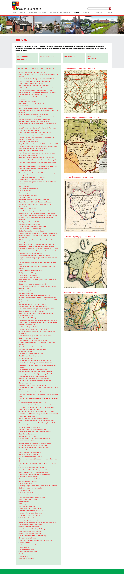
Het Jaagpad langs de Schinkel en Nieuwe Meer (33, 369)
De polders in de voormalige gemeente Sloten (32, 177)
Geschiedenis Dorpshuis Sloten (28, 141)
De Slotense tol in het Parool (27, 208)
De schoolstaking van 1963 (27, 517)
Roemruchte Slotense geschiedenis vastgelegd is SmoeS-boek (38, 146)
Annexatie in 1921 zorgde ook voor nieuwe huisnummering (36, 246)
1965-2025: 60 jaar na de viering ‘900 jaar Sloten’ (34, 114)
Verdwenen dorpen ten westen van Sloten (31, 545)
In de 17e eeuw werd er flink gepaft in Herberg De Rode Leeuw (38, 128)
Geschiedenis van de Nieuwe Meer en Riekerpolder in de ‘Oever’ (38, 248)
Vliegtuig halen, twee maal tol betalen (30, 533)
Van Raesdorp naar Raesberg (28, 481)
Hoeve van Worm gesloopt (27, 450)
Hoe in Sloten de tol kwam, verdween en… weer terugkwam (37, 153)
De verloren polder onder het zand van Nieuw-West (34, 474)
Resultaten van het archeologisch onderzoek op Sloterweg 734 (38, 160)
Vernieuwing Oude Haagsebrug (28, 155)
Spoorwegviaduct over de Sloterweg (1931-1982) (33, 472)
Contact (109, 12)
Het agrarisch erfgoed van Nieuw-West (30, 513)
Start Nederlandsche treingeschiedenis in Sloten (33, 340)
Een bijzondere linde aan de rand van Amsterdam (34, 85)
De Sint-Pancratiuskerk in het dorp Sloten (31, 231)
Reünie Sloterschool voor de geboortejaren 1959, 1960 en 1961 (38, 92)
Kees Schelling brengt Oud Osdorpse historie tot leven (35, 81)
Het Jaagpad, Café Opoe (26, 549)
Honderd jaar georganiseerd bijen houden (31, 520)
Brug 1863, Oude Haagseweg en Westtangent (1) (33, 429)
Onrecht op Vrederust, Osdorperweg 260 (31, 510)
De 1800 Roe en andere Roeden (29, 338)
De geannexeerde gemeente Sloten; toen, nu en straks (35, 360)
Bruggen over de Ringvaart (27, 324)
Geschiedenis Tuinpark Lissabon (29, 130)
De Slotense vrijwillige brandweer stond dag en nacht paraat (37, 213)
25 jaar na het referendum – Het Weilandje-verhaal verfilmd (36, 411)
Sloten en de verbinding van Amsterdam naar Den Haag (35, 540)
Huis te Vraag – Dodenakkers (28, 275)
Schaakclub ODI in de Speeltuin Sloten (30, 270)
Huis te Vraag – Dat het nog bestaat (29, 277)
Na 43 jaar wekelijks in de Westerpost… (31, 327)
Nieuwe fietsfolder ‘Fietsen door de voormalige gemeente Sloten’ (38, 320)
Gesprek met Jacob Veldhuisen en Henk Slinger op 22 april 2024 (38, 144)
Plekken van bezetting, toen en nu (29, 416)
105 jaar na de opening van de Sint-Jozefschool (33, 445)
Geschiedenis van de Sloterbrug (28, 476)
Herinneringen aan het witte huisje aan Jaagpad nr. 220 (35, 374)
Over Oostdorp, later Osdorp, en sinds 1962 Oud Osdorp (35, 132)
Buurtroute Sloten (24, 288)
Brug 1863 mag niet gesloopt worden (30, 356)
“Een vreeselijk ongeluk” (26, 293)
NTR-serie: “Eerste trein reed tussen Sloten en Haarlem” (35, 88)
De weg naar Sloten (25, 490)
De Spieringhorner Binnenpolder (28, 188)
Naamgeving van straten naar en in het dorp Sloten (34, 121)
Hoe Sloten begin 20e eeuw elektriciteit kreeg (32, 226)
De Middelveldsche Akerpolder (28, 195)
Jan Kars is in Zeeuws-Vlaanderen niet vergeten (33, 418)
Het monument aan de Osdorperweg (30, 228)
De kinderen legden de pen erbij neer (30, 515)
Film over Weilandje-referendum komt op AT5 (32, 402)
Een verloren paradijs (25, 483)
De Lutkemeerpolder (25, 193)
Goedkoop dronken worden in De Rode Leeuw (33, 329)
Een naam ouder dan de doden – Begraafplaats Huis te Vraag (37, 286)
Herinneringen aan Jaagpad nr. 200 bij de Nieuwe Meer (35, 371)
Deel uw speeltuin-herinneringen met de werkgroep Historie (37, 309)
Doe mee (86, 12)
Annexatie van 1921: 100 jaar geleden (30, 253)
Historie (76, 12)
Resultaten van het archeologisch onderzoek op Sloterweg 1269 (38, 166)
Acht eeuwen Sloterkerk (26, 351)
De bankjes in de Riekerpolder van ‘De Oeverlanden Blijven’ (37, 211)
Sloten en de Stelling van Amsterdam (30, 531)
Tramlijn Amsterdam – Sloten (27, 101)
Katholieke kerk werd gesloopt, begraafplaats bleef (34, 378)
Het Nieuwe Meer (24, 547)
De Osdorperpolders (25, 190)
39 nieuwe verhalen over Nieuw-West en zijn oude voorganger (37, 297)
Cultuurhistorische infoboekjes (28, 318)
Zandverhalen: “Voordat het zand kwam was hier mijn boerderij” (38, 522)
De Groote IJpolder (24, 197)
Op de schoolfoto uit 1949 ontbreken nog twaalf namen (35, 202)
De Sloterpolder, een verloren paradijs (30, 488)
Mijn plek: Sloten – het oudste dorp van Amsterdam (34, 306)
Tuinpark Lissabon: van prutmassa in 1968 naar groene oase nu (38, 135)
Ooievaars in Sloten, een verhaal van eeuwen (32, 495)
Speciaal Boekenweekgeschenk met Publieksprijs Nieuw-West (38, 233)
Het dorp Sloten (23, 556)
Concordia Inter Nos (25, 383)
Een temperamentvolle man (27, 506)
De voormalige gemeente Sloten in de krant (32, 311)
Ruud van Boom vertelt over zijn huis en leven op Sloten (35, 90)
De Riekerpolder (24, 186)
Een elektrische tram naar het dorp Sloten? (31, 103)
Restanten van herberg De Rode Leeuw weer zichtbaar (35, 336)
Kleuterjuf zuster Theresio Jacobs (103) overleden (34, 199)
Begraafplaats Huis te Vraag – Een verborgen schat (34, 295)
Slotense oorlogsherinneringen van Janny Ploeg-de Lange (36, 420)
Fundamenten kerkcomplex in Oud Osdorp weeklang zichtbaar (37, 117)
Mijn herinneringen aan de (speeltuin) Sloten (32, 304)
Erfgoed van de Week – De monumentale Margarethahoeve (36, 157)
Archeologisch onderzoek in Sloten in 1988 (32, 497)
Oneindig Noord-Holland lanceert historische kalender (35, 380)
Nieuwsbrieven (97, 12)
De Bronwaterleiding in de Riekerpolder (31, 392)
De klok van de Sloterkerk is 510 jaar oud (31, 83)
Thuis (14, 12)
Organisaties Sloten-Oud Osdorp (60, 12)
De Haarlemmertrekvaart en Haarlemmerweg (32, 349)
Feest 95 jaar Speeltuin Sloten (28, 499)
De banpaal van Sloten (26, 315)
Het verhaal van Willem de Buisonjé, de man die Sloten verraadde (38, 414)
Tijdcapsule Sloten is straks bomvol (29, 224)
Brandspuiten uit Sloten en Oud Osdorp (30, 222)
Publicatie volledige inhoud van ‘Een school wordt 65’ (35, 431)
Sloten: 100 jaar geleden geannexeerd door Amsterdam (35, 363)
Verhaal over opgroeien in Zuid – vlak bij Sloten (33, 148)
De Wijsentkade (24, 106)
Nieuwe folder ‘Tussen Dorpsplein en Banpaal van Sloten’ (36, 79)
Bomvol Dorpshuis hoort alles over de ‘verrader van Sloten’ (36, 108)
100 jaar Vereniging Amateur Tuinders (30, 456)
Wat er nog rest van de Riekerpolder (29, 427)
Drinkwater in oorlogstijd (26, 492)
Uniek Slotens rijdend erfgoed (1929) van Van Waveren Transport (38, 215)
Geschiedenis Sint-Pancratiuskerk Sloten (31, 353)
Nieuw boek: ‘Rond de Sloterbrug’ (29, 454)
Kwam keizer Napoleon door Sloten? (30, 526)
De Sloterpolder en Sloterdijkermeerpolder (31, 179)
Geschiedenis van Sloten (26, 558)
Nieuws (22, 12)
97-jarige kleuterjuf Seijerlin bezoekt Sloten (32, 72)
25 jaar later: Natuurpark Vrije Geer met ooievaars (34, 447)
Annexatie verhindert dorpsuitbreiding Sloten (32, 385)
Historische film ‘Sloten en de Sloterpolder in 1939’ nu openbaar (38, 322)
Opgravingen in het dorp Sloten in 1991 (30, 94)
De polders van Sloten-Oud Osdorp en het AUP (33, 470)
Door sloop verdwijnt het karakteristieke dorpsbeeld (34, 438)
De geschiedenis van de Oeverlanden (30, 524)
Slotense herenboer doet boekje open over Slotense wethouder (38, 251)
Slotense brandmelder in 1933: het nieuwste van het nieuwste (37, 479)
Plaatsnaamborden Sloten (27, 441)
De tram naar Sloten (25, 542)
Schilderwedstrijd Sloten (26, 291)
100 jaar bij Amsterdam (26, 358)
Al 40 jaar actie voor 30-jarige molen (30, 273)
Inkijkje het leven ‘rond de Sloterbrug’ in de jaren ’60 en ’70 (36, 244)
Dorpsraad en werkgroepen (37, 12)
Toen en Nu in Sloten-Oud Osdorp (29, 139)
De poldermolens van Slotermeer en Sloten (32, 347)
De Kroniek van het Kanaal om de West (31, 508)
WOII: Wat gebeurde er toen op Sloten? (30, 504)
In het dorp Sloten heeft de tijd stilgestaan (31, 150)
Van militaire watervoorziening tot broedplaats (32, 467)
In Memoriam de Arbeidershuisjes (29, 436)
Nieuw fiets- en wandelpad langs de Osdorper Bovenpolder (36, 529)
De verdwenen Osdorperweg (27, 434)
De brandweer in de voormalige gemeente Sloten (33, 284)
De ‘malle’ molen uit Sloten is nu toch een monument (34, 255)
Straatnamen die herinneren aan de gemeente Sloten (35, 443)
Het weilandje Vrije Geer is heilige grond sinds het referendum (37, 405)
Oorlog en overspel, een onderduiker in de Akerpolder (35, 119)
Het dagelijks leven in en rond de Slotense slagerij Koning (36, 137)
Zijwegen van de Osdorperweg (28, 538)
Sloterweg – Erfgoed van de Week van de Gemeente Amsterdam (38, 485)
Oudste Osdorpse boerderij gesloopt (30, 452)
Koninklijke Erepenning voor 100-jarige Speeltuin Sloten (36, 313)
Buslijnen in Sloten (24, 501)
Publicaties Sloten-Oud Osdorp (28, 551)
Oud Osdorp (22, 554)
